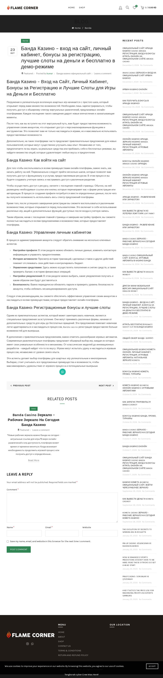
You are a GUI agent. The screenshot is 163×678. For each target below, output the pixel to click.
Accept (152, 666)
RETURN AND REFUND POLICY (73, 655)
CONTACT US (64, 646)
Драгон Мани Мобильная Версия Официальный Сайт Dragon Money (138, 288)
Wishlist (136, 6)
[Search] (127, 7)
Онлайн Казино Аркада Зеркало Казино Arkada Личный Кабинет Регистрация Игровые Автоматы (135, 180)
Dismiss (152, 339)
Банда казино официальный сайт (74, 73)
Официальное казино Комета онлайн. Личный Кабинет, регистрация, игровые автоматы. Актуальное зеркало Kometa (139, 354)
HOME (61, 632)
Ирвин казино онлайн (135, 89)
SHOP (61, 641)
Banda (88, 28)
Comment (13, 489)
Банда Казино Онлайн (135, 446)
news (33, 409)
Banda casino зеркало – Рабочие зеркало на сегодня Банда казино (139, 241)
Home (71, 7)
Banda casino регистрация (77, 327)
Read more (33, 460)
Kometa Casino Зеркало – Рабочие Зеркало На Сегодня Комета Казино (139, 515)
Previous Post (21, 385)
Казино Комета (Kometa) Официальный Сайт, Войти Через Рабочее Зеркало (138, 485)
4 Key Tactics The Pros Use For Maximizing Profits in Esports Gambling (138, 593)
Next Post (105, 385)
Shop (82, 7)
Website (86, 527)
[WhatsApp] (62, 372)
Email (49, 527)
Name (10, 527)
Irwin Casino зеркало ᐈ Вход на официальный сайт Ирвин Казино (139, 75)
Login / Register (120, 7)
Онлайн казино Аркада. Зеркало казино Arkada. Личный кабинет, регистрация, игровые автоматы (135, 144)
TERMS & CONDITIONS (69, 650)
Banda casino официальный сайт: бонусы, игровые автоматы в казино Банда (138, 258)
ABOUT (61, 636)
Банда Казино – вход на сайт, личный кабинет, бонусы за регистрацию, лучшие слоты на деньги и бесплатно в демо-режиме (139, 307)
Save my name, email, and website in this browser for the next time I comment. (50, 541)
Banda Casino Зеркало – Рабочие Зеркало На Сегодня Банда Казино (34, 420)
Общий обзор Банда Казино (138, 338)
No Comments (146, 65)
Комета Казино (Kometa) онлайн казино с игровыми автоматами (138, 388)
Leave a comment (102, 73)
